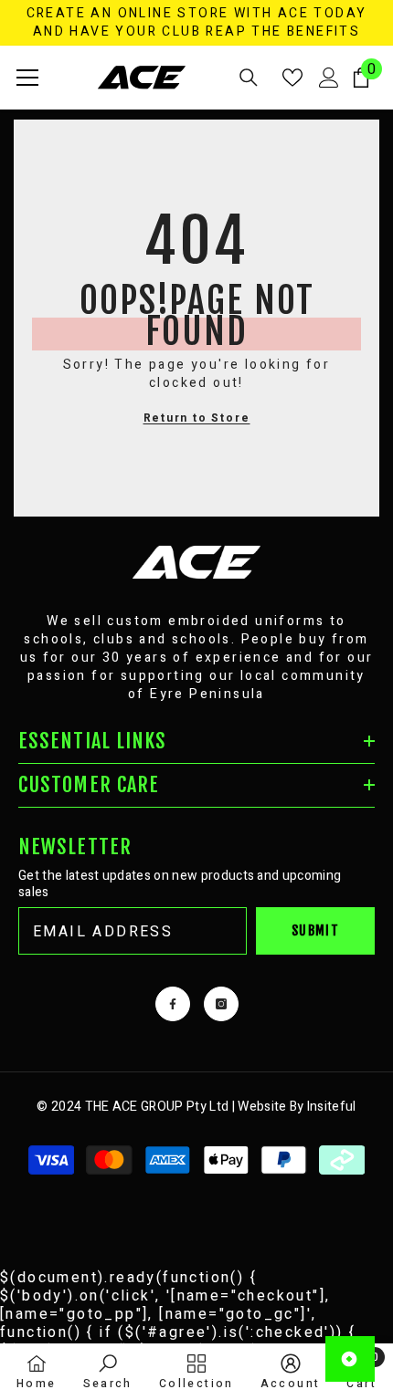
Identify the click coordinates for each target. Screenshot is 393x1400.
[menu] (27, 78)
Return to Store (196, 418)
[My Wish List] (292, 78)
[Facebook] (172, 1004)
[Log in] (329, 78)
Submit (315, 930)
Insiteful (331, 1106)
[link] (107, 1371)
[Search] (249, 78)
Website (262, 1106)
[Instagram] (221, 1004)
